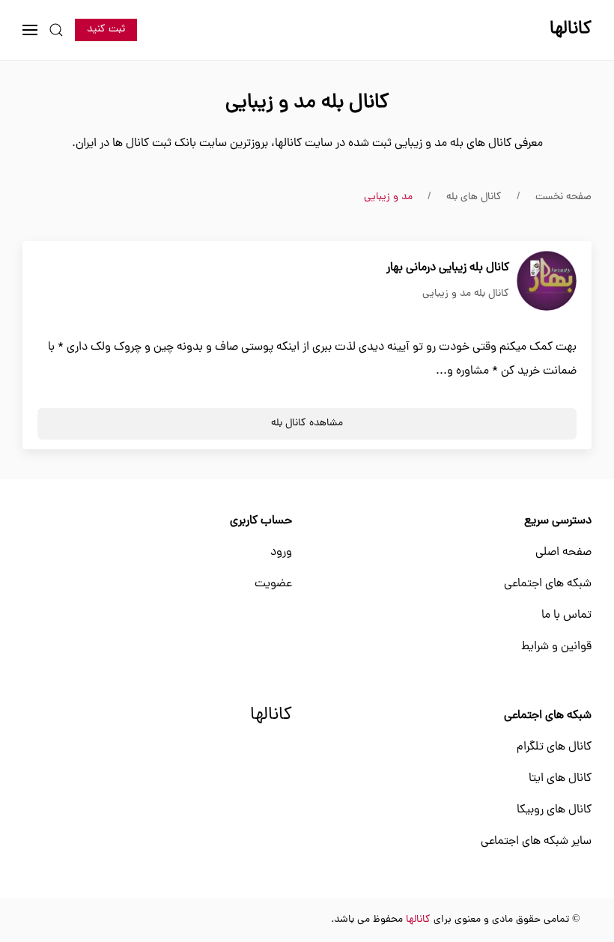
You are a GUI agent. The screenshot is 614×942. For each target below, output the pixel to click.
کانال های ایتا (560, 779)
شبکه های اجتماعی (548, 584)
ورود (281, 553)
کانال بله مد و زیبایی (465, 294)
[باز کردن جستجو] (56, 30)
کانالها (271, 716)
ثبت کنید (106, 29)
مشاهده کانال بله (307, 423)
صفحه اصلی (563, 553)
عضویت (273, 584)
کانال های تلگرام (554, 747)
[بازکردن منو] (29, 30)
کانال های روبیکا (554, 810)
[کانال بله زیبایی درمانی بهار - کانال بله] (547, 282)
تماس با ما (566, 616)
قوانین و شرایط (556, 647)
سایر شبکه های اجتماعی (536, 842)
